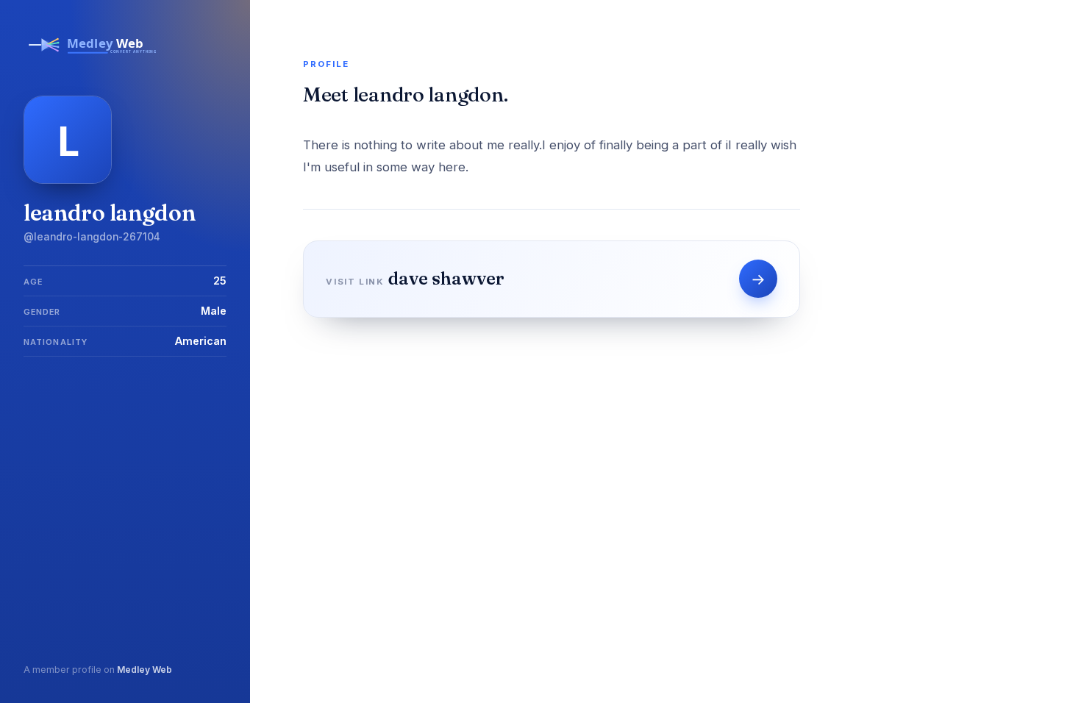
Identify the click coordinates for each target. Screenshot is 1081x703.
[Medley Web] (93, 57)
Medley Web (144, 669)
